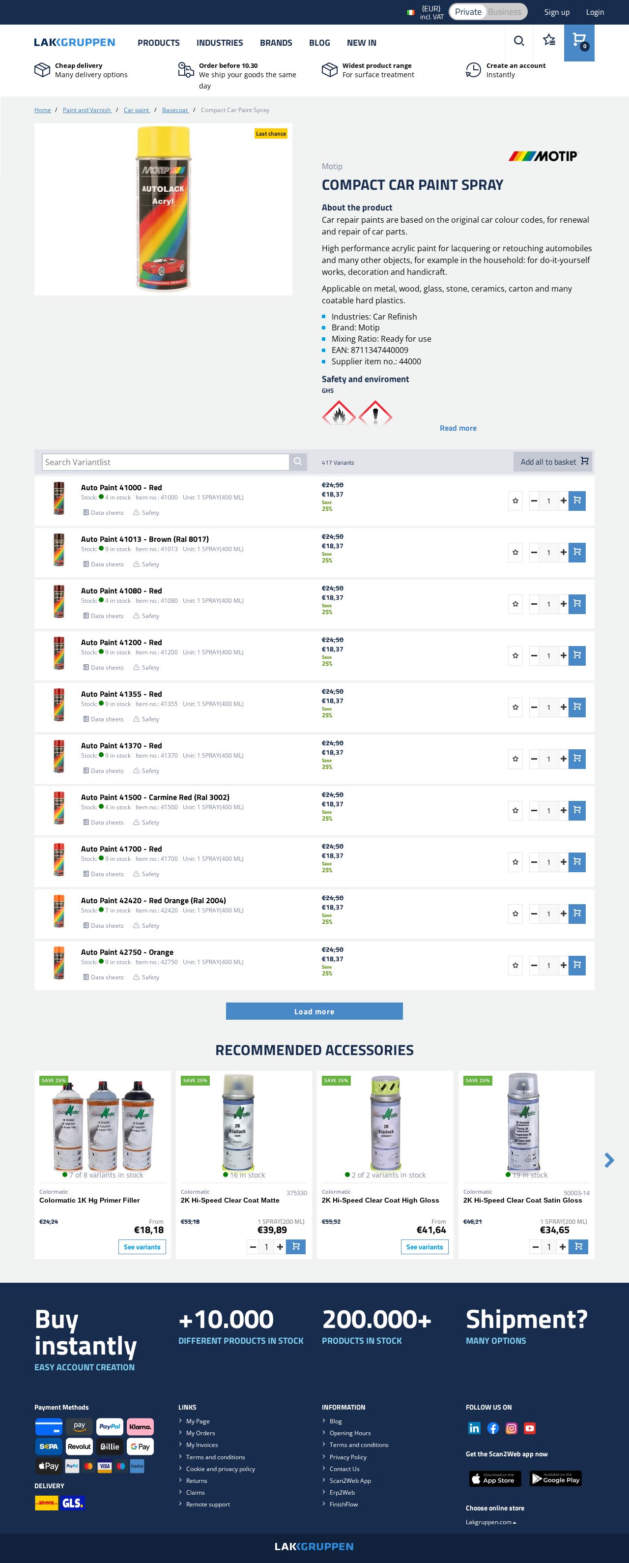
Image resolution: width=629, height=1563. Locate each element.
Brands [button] (276, 42)
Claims (195, 1492)
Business (504, 11)
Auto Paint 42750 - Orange (127, 952)
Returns (196, 1480)
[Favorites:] (548, 43)
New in (361, 42)
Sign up (558, 12)
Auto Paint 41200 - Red (121, 642)
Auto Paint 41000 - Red (121, 487)
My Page (198, 1421)
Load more (314, 1011)
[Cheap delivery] (42, 68)
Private (468, 11)
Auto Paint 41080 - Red (121, 590)
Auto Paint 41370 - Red (121, 745)
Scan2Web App (350, 1480)
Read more (458, 428)
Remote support (208, 1504)
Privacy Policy (348, 1457)
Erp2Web (342, 1492)
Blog (319, 42)
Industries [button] (220, 42)
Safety (150, 512)
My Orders (200, 1433)
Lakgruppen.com (489, 1522)
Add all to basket (549, 462)
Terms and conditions (215, 1457)
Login (595, 12)
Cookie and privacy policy (220, 1469)
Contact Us (345, 1469)
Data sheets (107, 512)
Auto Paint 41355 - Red (121, 694)
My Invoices (202, 1445)
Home (42, 110)
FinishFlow (344, 1504)
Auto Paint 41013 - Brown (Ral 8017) (145, 539)
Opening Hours (350, 1433)
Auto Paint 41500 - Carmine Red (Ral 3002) (155, 797)
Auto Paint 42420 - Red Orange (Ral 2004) (153, 900)
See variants (142, 1247)
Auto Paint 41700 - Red (121, 849)
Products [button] (159, 42)
